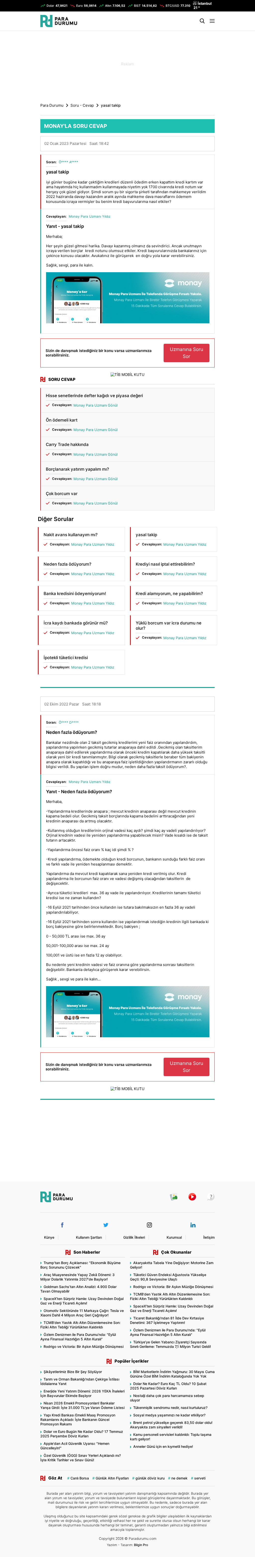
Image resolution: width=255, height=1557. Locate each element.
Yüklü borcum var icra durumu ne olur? (168, 625)
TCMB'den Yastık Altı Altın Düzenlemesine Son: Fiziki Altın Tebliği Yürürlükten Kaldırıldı (80, 1324)
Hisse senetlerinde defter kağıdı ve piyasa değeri (94, 395)
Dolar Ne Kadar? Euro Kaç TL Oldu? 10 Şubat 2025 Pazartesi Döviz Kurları (168, 1386)
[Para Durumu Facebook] (62, 1224)
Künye (49, 1237)
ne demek (179, 1478)
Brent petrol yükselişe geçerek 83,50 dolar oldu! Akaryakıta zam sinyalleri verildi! (171, 1424)
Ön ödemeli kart (61, 420)
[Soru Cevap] (208, 1197)
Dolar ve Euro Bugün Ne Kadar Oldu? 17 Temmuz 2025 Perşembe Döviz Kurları (81, 1433)
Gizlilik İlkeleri (134, 1237)
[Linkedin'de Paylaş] (201, 145)
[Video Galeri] (190, 1197)
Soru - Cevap (82, 105)
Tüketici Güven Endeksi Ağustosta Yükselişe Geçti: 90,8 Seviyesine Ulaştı (168, 1277)
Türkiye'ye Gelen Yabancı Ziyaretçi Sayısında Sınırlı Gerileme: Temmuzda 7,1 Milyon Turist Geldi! (170, 1344)
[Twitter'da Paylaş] (195, 145)
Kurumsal (174, 1237)
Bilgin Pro (141, 1545)
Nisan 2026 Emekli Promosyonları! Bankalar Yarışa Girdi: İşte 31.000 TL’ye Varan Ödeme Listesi (82, 1405)
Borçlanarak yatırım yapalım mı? (77, 469)
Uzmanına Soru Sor (186, 352)
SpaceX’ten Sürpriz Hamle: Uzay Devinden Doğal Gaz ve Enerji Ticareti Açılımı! (82, 1301)
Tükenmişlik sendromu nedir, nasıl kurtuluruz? (170, 1407)
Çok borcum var (61, 493)
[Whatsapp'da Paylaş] (207, 145)
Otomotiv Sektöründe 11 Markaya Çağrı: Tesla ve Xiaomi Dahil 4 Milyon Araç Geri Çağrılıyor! (82, 1312)
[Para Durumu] (58, 21)
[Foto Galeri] (171, 1197)
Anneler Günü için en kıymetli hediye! (163, 1446)
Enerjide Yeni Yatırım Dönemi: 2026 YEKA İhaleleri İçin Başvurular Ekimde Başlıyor (82, 1393)
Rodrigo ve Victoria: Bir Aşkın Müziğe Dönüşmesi (84, 1346)
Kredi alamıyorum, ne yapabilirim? (169, 593)
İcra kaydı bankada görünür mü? (76, 622)
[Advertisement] (127, 63)
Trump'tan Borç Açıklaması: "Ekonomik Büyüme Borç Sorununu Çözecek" (80, 1265)
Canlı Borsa (79, 1478)
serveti (199, 1478)
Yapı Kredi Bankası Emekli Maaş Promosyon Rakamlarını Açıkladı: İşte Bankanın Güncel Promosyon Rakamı (77, 1419)
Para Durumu (52, 105)
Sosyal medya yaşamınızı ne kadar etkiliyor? (169, 1415)
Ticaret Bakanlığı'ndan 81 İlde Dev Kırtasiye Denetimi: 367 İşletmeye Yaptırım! (167, 1320)
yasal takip (146, 534)
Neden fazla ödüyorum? (67, 564)
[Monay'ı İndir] (127, 298)
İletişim (209, 1237)
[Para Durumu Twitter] (105, 1224)
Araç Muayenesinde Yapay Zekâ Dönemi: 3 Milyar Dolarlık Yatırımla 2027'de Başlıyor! (77, 1277)
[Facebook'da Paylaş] (189, 145)
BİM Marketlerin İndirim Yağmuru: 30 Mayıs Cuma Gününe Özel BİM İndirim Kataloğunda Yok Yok (172, 1374)
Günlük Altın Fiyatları (112, 1478)
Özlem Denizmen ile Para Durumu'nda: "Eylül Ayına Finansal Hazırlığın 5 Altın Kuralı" (78, 1336)
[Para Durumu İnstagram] (149, 1224)
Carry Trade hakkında (67, 444)
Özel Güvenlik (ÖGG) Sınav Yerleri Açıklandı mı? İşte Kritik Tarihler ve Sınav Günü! (80, 1457)
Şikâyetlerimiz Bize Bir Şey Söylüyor (73, 1372)
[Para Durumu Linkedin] (193, 1224)
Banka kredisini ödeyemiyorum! (75, 593)
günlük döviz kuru (150, 1478)
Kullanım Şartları (89, 1237)
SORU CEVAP (61, 379)
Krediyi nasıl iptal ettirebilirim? (165, 564)
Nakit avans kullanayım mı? (71, 534)
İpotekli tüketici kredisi (66, 657)
